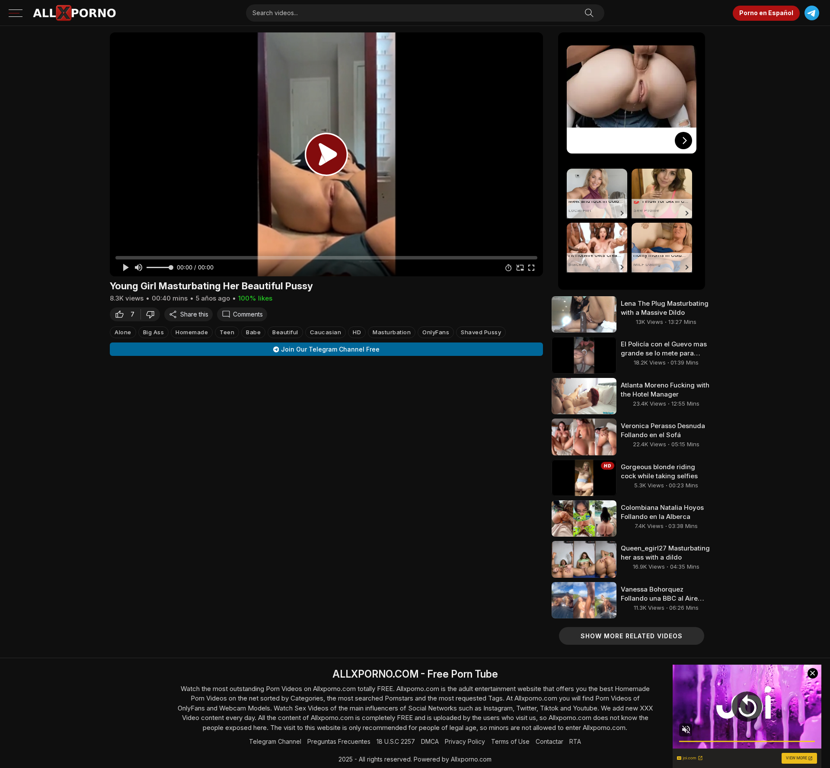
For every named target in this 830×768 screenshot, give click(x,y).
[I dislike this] (152, 314)
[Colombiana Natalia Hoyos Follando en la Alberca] (584, 518)
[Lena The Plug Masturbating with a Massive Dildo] (584, 314)
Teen (227, 332)
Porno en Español (766, 12)
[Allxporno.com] (74, 13)
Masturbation (392, 332)
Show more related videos (632, 636)
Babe (253, 332)
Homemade (192, 332)
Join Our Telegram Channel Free (330, 349)
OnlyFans (435, 332)
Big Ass (153, 332)
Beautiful (285, 332)
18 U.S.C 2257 (396, 741)
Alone (123, 332)
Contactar (549, 741)
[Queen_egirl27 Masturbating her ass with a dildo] (584, 559)
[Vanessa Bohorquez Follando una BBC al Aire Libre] (584, 600)
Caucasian (326, 332)
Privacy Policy (465, 741)
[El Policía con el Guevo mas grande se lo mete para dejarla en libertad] (584, 355)
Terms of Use (510, 741)
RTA (575, 741)
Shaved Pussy (481, 332)
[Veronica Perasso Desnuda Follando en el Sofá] (584, 437)
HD (357, 332)
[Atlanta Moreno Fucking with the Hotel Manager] (584, 396)
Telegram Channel (275, 741)
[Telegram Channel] (811, 13)
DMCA (430, 741)
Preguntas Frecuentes (338, 741)
